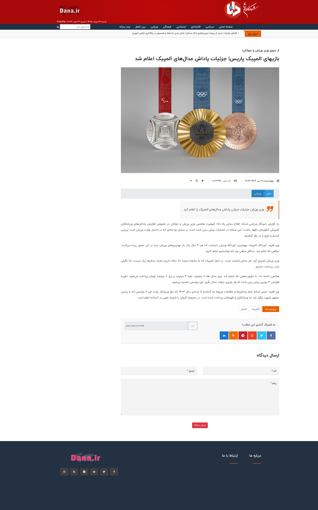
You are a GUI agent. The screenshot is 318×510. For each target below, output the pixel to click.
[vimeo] (64, 471)
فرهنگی (167, 26)
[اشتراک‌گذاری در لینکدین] (224, 335)
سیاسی (210, 26)
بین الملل (140, 26)
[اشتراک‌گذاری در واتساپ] (252, 335)
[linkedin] (94, 471)
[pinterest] (84, 471)
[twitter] (104, 471)
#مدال (244, 309)
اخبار (268, 194)
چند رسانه (124, 26)
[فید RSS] (233, 335)
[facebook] (114, 471)
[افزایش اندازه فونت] (201, 181)
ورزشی (154, 26)
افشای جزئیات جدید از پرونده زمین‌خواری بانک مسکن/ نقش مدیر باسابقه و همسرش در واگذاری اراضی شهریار (184, 33)
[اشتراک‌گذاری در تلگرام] (243, 335)
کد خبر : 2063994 (221, 181)
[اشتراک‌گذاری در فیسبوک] (271, 335)
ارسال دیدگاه (200, 425)
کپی (192, 325)
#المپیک (255, 309)
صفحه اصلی (226, 26)
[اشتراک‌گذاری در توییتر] (261, 335)
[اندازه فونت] (195, 181)
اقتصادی (196, 26)
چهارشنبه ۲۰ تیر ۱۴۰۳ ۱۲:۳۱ (259, 181)
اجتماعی (181, 26)
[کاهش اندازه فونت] (189, 181)
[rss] (74, 471)
